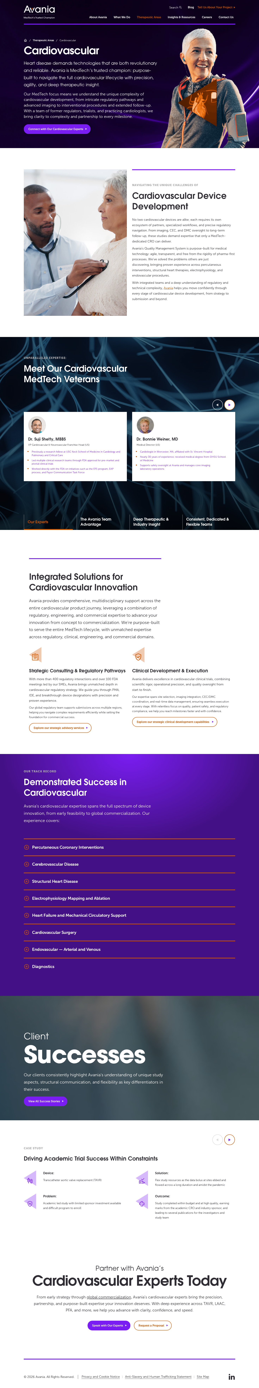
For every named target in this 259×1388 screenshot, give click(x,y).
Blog (191, 7)
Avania (168, 288)
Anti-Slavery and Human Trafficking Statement (158, 1377)
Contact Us (226, 17)
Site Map (203, 1377)
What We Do (122, 17)
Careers (207, 17)
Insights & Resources (181, 17)
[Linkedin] (231, 1376)
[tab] (103, 522)
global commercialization (109, 1297)
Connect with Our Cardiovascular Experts (55, 129)
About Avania (98, 17)
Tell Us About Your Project (215, 7)
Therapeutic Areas (149, 17)
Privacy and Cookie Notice (101, 1377)
